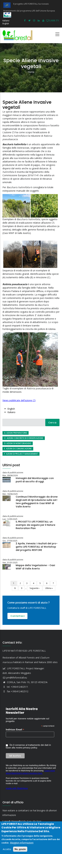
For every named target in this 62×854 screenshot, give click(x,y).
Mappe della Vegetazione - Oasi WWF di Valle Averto (35, 567)
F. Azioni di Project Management (21, 453)
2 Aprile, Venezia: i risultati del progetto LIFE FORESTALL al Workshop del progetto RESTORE (37, 547)
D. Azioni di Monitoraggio (17, 443)
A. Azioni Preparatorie (15, 432)
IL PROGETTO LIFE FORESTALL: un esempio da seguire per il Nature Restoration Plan (35, 525)
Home (31, 71)
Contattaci (17, 616)
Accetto (7, 849)
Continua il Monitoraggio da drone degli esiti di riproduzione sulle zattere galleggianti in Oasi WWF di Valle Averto (37, 501)
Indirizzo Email (15, 729)
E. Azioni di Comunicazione (18, 448)
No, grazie (20, 849)
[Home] (18, 35)
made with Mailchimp (17, 788)
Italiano (5, 20)
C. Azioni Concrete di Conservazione (23, 438)
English (5, 23)
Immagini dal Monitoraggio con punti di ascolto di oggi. (35, 480)
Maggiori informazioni (21, 842)
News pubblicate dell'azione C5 (19, 400)
